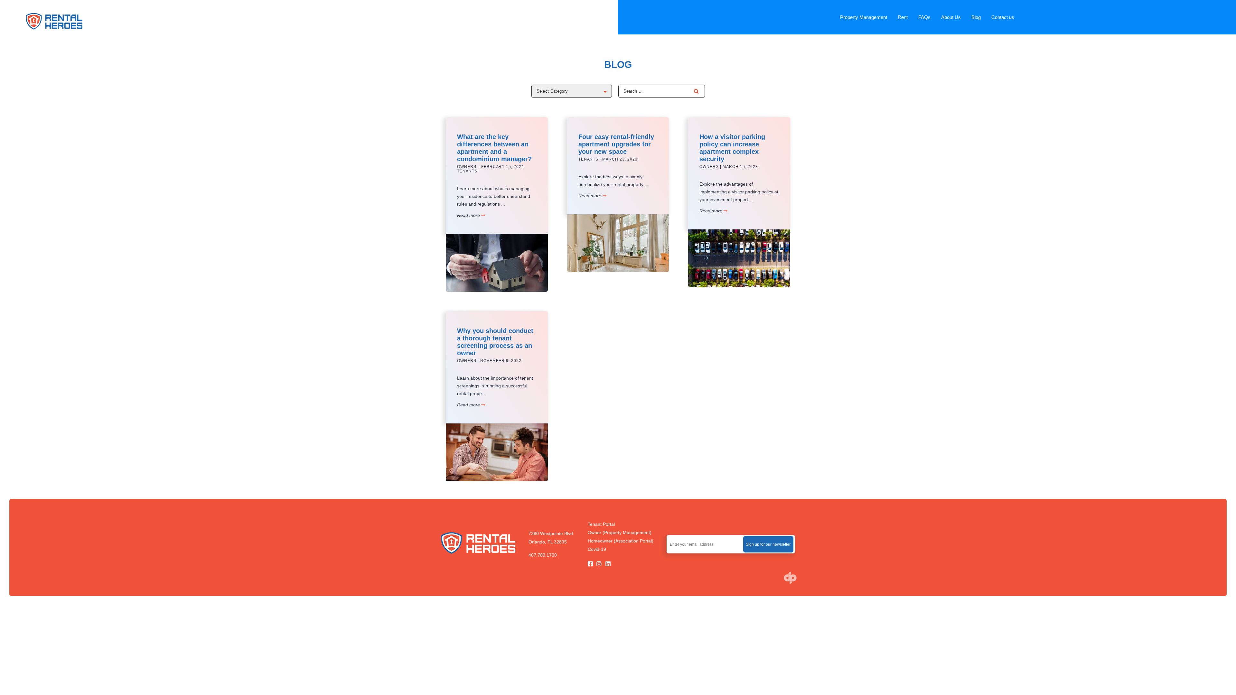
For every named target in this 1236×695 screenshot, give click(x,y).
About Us (951, 17)
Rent (903, 17)
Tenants (467, 171)
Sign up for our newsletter (768, 544)
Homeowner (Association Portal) (620, 540)
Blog (976, 17)
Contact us (1002, 17)
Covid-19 (597, 549)
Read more (469, 215)
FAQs (924, 17)
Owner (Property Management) (619, 532)
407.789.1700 (543, 555)
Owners (466, 166)
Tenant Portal (601, 524)
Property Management (863, 17)
